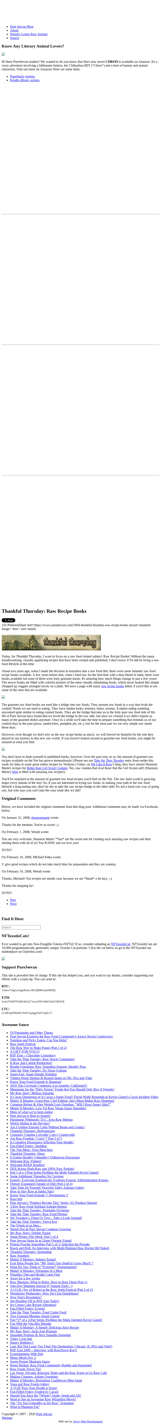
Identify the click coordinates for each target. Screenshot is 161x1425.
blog (15, 772)
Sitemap (7, 1418)
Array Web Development (88, 1421)
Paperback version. (22, 76)
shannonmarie (40, 817)
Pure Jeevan (44, 1414)
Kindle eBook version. (25, 80)
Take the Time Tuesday (109, 760)
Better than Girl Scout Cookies (47, 768)
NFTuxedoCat (120, 944)
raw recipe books (112, 686)
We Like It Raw (101, 764)
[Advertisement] (78, 11)
